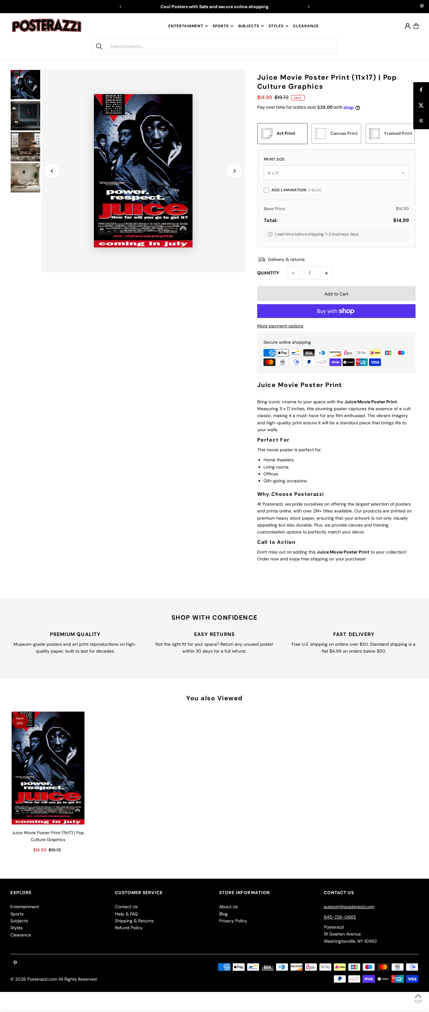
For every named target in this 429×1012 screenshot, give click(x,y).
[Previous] (120, 6)
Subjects (248, 26)
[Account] (407, 26)
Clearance (20, 935)
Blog (223, 914)
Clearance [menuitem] (306, 26)
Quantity (268, 273)
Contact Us (126, 906)
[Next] (308, 6)
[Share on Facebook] (421, 90)
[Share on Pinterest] (421, 121)
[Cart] (416, 26)
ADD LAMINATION (296, 190)
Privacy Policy (233, 921)
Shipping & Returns (134, 921)
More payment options (280, 326)
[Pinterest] (422, 7)
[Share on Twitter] (421, 106)
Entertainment (185, 26)
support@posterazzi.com (349, 906)
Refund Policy (129, 927)
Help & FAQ (126, 914)
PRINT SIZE (274, 159)
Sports (220, 26)
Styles (276, 26)
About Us (228, 906)
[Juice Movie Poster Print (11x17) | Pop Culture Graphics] (48, 768)
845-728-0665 (340, 917)
